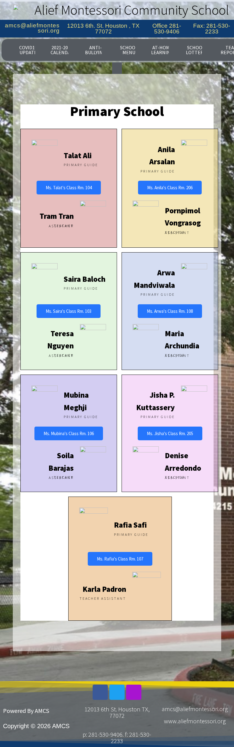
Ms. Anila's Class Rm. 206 (170, 187)
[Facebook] (100, 692)
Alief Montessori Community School (131, 9)
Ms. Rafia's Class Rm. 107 (120, 559)
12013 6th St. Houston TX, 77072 (117, 712)
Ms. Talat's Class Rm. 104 (69, 187)
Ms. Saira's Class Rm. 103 (68, 311)
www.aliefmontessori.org (195, 721)
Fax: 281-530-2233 (211, 29)
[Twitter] (117, 692)
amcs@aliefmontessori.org (32, 28)
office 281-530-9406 (166, 29)
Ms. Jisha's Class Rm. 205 (170, 433)
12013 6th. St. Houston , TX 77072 (103, 29)
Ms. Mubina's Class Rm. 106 (69, 433)
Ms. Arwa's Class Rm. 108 (170, 311)
